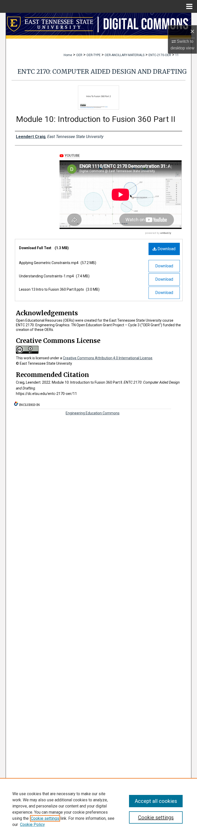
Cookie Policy (32, 824)
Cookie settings (45, 818)
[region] (98, 809)
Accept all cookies (156, 801)
